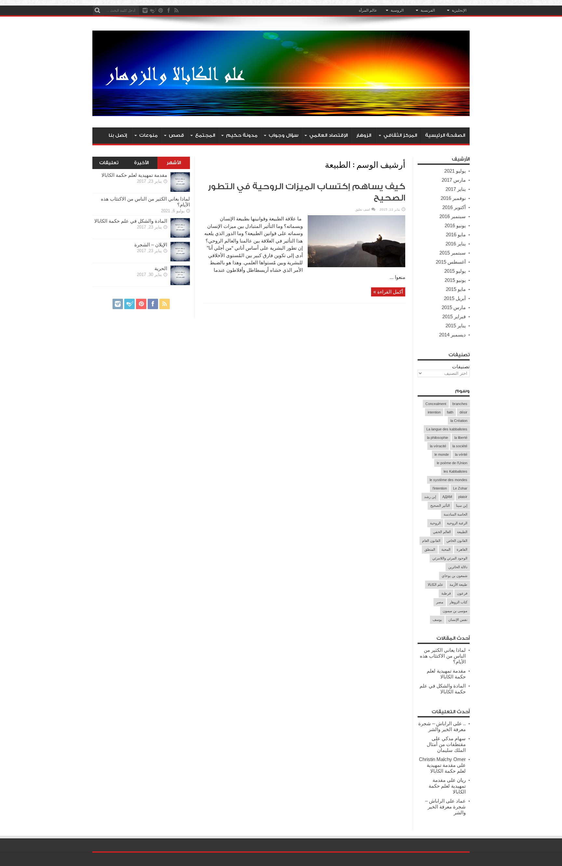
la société (459, 446)
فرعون (462, 593)
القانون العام (431, 541)
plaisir (462, 497)
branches (459, 404)
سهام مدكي (454, 738)
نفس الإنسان (457, 620)
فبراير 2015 (454, 316)
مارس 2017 (454, 180)
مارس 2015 (454, 307)
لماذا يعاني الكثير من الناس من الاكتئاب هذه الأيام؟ (443, 655)
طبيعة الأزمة (458, 584)
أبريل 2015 (455, 298)
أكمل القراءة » (388, 292)
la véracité (438, 446)
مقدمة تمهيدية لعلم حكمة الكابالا (446, 673)
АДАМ (447, 497)
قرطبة (446, 593)
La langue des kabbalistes (446, 429)
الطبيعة (462, 532)
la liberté (460, 438)
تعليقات (108, 162)
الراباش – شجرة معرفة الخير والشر (442, 726)
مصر (439, 602)
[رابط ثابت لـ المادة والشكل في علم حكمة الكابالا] (180, 236)
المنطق (429, 549)
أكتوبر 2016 (454, 207)
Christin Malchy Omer (442, 759)
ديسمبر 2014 (452, 334)
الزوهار (363, 135)
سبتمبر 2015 (452, 253)
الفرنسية (428, 10)
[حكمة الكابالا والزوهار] (281, 111)
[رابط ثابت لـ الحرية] (180, 283)
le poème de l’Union (452, 463)
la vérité (461, 454)
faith (450, 412)
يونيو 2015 (455, 280)
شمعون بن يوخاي (454, 576)
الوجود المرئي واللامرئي (449, 558)
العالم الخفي (442, 532)
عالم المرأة (368, 10)
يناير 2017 (456, 189)
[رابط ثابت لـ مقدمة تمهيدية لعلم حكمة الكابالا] (180, 190)
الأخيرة (141, 162)
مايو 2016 (456, 234)
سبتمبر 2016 (452, 216)
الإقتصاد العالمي (328, 135)
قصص (176, 135)
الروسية (397, 10)
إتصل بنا (118, 135)
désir (463, 412)
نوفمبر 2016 (453, 198)
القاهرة (462, 549)
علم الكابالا (435, 584)
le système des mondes (448, 480)
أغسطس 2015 (451, 262)
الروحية (435, 523)
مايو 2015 (456, 289)
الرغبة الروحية (457, 523)
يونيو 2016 (455, 225)
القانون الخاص (457, 541)
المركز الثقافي (400, 135)
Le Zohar (460, 488)
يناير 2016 (456, 243)
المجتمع (205, 135)
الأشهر (174, 162)
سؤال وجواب (283, 135)
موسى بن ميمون (455, 611)
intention (434, 412)
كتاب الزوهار (458, 602)
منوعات (148, 135)
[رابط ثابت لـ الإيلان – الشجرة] (180, 259)
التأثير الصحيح (440, 505)
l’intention (440, 488)
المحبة (445, 549)
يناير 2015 (456, 325)
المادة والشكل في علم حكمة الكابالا (443, 688)
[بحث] (97, 10)
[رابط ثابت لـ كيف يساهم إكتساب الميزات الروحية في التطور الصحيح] (356, 265)
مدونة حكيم (242, 135)
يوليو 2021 (455, 171)
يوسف (437, 620)
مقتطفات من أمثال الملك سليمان (446, 747)
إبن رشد (430, 497)
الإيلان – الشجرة (150, 244)
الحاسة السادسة (455, 514)
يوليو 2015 (455, 271)
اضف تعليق (362, 209)
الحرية (160, 268)
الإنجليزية (459, 10)
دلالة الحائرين (457, 567)
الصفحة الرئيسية (445, 135)
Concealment (435, 404)
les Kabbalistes (455, 471)
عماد (461, 801)
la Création (458, 421)
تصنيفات (461, 366)
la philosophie (437, 438)
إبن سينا (461, 505)
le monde (442, 454)
